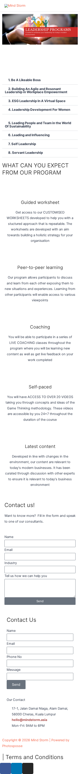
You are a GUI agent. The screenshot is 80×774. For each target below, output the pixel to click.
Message (13, 670)
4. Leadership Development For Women (39, 110)
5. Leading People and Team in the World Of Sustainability (38, 124)
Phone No (14, 657)
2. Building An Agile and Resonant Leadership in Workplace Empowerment (36, 90)
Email (8, 550)
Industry (10, 563)
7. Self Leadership (22, 144)
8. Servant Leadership (25, 153)
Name (8, 537)
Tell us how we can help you (25, 576)
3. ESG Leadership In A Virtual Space (37, 101)
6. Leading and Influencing (29, 135)
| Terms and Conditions (32, 757)
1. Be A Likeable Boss (24, 80)
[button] (40, 80)
